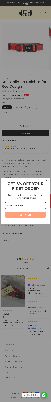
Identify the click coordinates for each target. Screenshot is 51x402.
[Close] (47, 180)
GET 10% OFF (25, 215)
